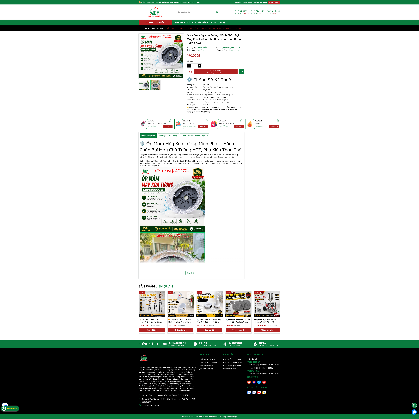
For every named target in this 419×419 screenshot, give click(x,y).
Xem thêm (191, 273)
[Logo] (155, 12)
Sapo (235, 417)
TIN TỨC (213, 22)
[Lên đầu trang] (414, 399)
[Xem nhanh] (162, 301)
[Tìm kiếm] (217, 12)
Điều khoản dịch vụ (231, 369)
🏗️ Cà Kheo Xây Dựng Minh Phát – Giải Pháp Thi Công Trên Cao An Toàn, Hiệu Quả (151, 320)
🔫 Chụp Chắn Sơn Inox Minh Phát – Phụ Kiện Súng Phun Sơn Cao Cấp (179, 320)
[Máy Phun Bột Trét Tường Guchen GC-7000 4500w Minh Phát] (267, 304)
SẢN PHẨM (202, 22)
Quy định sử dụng (206, 369)
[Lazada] (254, 382)
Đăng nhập (247, 2)
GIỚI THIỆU (191, 22)
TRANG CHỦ (180, 22)
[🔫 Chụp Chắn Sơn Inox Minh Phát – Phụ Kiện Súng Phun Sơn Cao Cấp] (181, 304)
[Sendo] (264, 382)
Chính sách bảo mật (207, 359)
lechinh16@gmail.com (150, 405)
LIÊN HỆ (222, 22)
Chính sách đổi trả (206, 365)
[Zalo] (249, 392)
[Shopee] (249, 382)
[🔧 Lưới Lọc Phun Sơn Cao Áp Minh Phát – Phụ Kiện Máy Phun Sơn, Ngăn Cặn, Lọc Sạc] (238, 304)
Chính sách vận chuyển (208, 362)
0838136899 (274, 2)
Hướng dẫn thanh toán (232, 362)
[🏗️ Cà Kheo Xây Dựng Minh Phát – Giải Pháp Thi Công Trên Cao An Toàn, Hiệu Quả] (152, 304)
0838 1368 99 (253, 361)
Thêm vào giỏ (181, 330)
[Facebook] (254, 392)
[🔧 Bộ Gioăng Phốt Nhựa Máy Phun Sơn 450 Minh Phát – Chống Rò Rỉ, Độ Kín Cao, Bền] (209, 304)
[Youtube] (259, 392)
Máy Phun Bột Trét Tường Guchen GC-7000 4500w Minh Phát (266, 320)
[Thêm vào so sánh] (162, 297)
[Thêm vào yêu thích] (241, 71)
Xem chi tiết (152, 330)
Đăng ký (238, 2)
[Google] (264, 392)
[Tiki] (259, 382)
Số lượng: (190, 61)
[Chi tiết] (170, 120)
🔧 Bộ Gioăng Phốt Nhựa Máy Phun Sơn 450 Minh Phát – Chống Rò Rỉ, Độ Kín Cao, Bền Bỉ (209, 320)
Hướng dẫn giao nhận (232, 365)
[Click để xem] (161, 56)
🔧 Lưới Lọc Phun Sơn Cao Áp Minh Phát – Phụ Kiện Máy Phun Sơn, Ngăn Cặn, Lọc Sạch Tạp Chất (238, 320)
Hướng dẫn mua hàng (232, 359)
